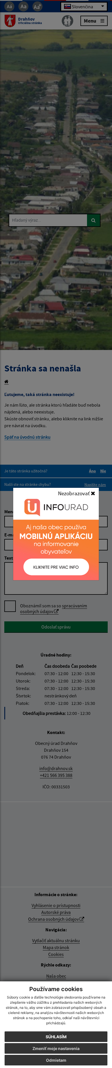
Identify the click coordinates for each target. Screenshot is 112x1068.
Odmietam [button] (56, 1060)
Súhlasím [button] (56, 1036)
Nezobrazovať (74, 493)
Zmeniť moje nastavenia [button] (56, 1048)
